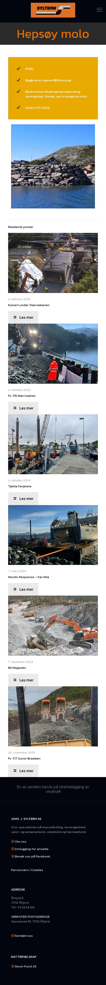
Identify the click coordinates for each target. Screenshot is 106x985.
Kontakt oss (24, 935)
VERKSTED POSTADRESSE (30, 916)
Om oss (20, 841)
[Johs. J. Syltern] (53, 9)
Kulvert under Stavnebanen (29, 305)
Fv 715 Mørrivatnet (21, 395)
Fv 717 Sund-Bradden (24, 758)
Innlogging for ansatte (32, 849)
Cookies (37, 870)
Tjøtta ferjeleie (20, 486)
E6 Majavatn (17, 667)
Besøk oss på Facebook (32, 856)
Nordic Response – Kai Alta (28, 577)
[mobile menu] (99, 10)
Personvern (20, 870)
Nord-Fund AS (25, 966)
